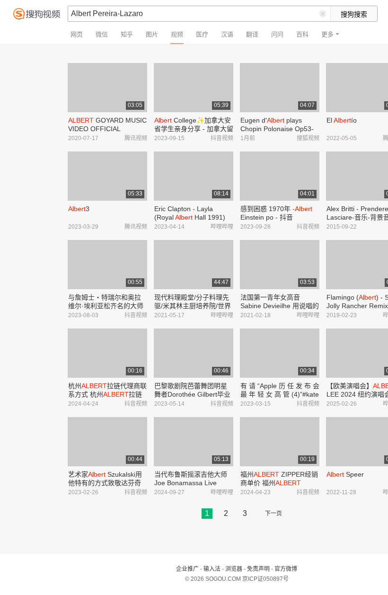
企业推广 (187, 569)
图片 (152, 34)
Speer (345, 474)
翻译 (252, 34)
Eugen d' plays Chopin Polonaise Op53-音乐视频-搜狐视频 (277, 128)
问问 (277, 34)
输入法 (211, 569)
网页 (77, 34)
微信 (102, 34)
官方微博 (285, 569)
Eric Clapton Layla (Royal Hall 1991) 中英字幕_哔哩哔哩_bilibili (192, 217)
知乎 (127, 34)
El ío (341, 120)
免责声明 (258, 569)
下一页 (273, 513)
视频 (177, 34)
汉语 (227, 34)
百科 (302, 34)
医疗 (202, 34)
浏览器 (233, 569)
